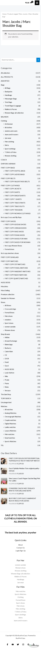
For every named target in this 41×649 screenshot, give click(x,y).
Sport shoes (9, 323)
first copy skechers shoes (10, 253)
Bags (2, 85)
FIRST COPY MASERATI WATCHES (17, 271)
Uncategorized (6, 402)
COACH (4, 160)
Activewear (9, 124)
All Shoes (8, 305)
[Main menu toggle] (37, 2)
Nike (6, 376)
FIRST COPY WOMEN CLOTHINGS (18, 213)
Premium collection (7, 294)
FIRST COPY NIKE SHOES (14, 232)
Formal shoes (9, 249)
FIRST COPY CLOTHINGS (10, 185)
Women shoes (10, 330)
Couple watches (10, 420)
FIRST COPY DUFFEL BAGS (15, 171)
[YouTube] (13, 644)
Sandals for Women (8, 298)
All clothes (8, 127)
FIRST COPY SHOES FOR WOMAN (17, 242)
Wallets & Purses (11, 109)
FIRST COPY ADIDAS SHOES (15, 224)
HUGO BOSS (5, 282)
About (20, 545)
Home (4, 14)
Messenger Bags (11, 99)
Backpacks (8, 92)
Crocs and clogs (10, 309)
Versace (7, 390)
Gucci (7, 366)
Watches (4, 406)
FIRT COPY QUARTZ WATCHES (16, 278)
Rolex (7, 387)
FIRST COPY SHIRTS (12, 192)
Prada (7, 380)
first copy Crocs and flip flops (11, 217)
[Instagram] (23, 644)
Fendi (7, 362)
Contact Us (21, 548)
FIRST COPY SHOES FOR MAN (16, 239)
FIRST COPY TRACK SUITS (14, 206)
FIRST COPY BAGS (8, 168)
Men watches (9, 434)
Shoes (3, 302)
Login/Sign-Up (21, 551)
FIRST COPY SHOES (8, 221)
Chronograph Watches (13, 417)
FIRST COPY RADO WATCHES (16, 275)
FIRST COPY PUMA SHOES (15, 235)
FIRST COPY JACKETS (13, 189)
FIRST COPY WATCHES (9, 261)
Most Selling (5, 290)
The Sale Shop (6, 394)
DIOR (7, 359)
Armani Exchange (11, 341)
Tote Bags (8, 102)
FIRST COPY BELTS (8, 178)
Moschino (4, 286)
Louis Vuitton (9, 373)
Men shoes (9, 316)
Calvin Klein (9, 351)
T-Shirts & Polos (10, 152)
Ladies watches (10, 427)
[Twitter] (18, 644)
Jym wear (8, 138)
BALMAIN (4, 117)
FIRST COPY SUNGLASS (10, 257)
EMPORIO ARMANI (8, 164)
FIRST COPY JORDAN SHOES (15, 228)
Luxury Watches (10, 431)
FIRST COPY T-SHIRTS (13, 199)
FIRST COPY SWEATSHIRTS (15, 196)
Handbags (8, 95)
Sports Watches (10, 441)
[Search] (38, 60)
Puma (7, 383)
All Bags (7, 88)
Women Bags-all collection (14, 113)
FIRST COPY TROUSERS (14, 210)
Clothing (4, 121)
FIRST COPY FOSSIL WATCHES (16, 268)
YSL (2, 445)
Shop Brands (5, 334)
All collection (5, 73)
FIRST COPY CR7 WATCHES (15, 264)
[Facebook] (7, 644)
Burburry (8, 348)
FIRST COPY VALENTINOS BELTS (17, 181)
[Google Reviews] (28, 644)
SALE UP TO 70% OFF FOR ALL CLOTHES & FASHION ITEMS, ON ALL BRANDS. (20, 518)
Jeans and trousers (11, 134)
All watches (9, 409)
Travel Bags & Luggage (13, 106)
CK (6, 355)
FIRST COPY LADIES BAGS (15, 174)
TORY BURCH (6, 398)
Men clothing (9, 142)
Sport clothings (10, 149)
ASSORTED (5, 81)
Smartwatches (10, 438)
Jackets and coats (11, 131)
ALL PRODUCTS (7, 77)
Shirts (7, 145)
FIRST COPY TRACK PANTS (15, 203)
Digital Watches (10, 424)
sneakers (8, 320)
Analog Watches (10, 413)
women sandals (10, 327)
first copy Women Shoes (13, 246)
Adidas (7, 337)
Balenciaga (8, 344)
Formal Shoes (9, 313)
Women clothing (10, 156)
